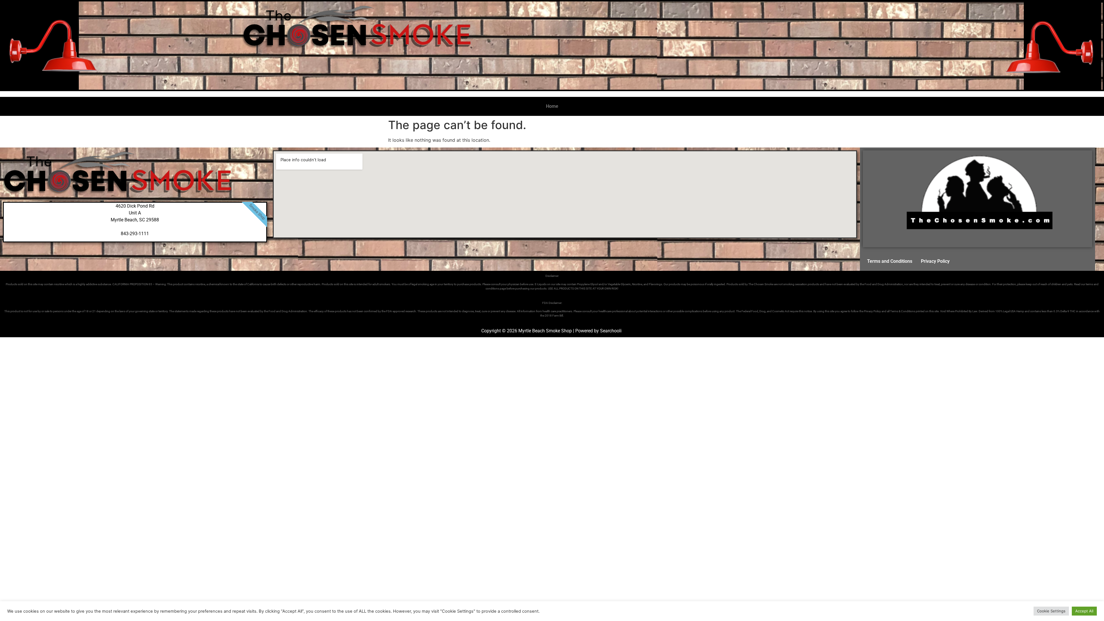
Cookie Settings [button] (1051, 611)
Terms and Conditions (889, 261)
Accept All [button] (1084, 611)
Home (552, 106)
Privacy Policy (935, 261)
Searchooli (611, 331)
